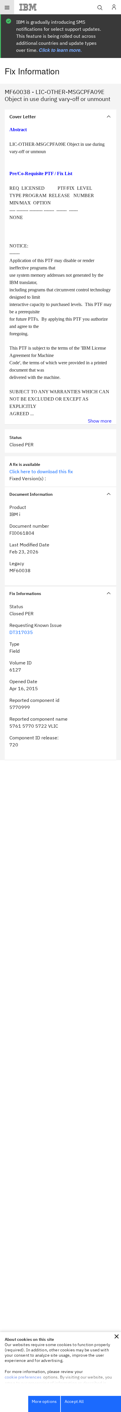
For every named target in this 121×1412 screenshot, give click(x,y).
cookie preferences (23, 1377)
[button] (117, 1336)
